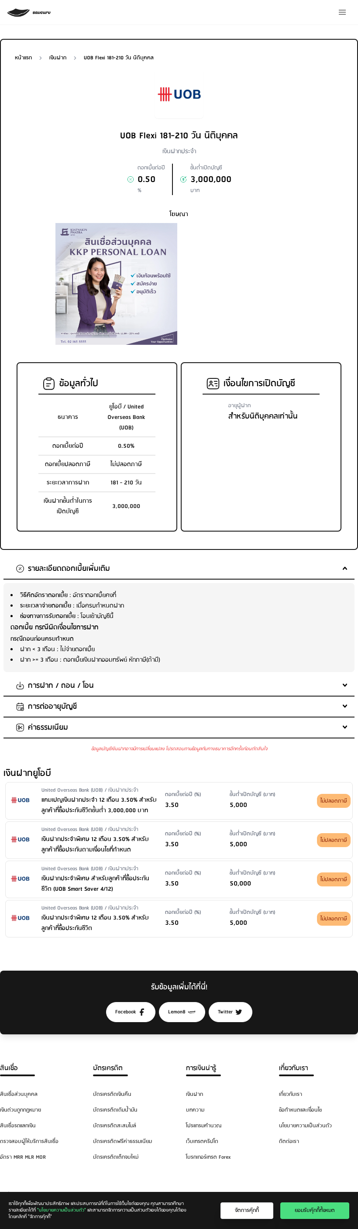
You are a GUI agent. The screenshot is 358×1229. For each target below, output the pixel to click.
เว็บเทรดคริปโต (202, 1141)
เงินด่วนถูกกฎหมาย (20, 1110)
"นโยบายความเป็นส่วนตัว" (61, 1210)
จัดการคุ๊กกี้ (247, 1210)
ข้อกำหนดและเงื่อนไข (300, 1110)
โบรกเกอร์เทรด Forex (208, 1157)
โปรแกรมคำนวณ (203, 1125)
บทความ (195, 1110)
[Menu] (342, 12)
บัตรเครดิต (108, 1068)
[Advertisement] (242, 277)
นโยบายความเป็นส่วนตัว (305, 1125)
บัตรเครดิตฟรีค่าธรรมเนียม (122, 1141)
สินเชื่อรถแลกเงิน (18, 1125)
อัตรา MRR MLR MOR (23, 1157)
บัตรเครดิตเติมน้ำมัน (115, 1110)
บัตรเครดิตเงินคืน (112, 1094)
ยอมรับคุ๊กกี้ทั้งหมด (315, 1210)
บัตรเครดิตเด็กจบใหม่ (115, 1157)
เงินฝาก (194, 1094)
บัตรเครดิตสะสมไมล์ (114, 1125)
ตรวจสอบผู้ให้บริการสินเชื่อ (29, 1141)
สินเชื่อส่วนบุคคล (19, 1094)
